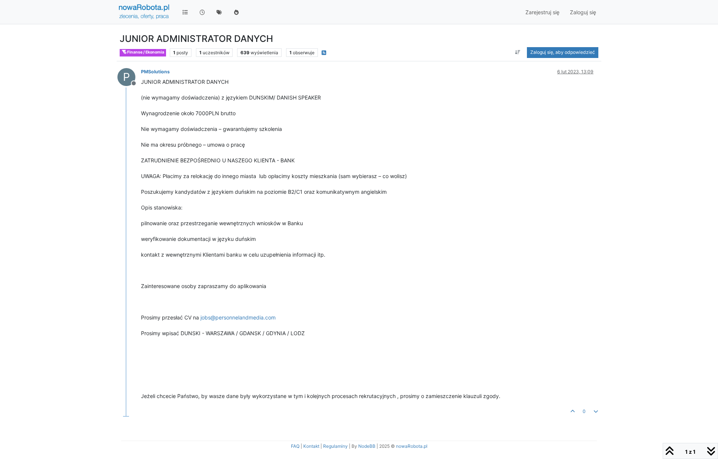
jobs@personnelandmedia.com (238, 317)
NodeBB (366, 446)
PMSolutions (155, 71)
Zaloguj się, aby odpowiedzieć (562, 52)
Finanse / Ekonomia (145, 52)
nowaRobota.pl (411, 446)
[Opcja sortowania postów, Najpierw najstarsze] (518, 52)
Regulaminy (335, 446)
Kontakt (311, 446)
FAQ (295, 446)
